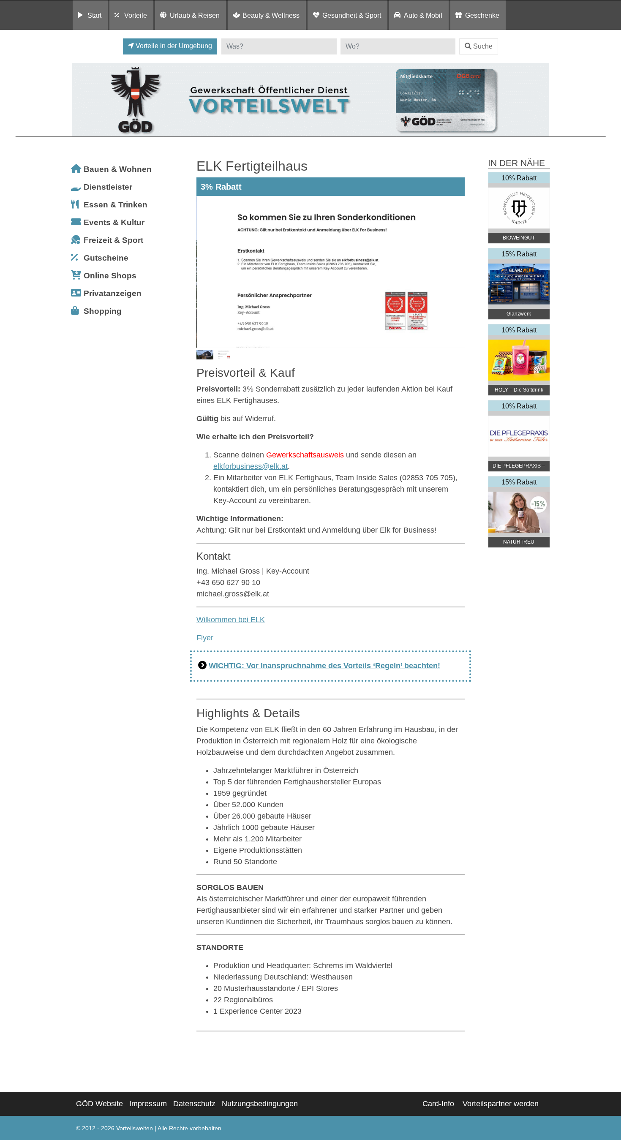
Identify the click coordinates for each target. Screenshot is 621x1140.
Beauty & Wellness (271, 15)
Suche (483, 46)
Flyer (204, 638)
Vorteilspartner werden (501, 1103)
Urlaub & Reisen (195, 15)
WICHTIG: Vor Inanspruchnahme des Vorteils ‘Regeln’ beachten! (324, 665)
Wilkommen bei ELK (230, 619)
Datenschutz (194, 1103)
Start (94, 15)
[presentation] (204, 272)
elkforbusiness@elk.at (250, 466)
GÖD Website (99, 1103)
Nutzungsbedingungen (260, 1103)
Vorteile (135, 15)
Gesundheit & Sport (351, 15)
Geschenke (482, 15)
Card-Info (438, 1103)
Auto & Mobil (423, 15)
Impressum (148, 1103)
